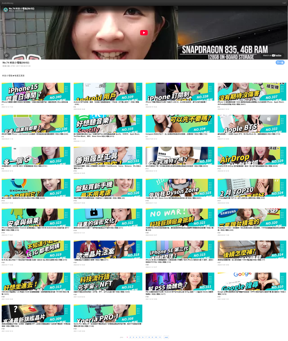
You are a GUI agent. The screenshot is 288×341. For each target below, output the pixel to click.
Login (284, 3)
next (166, 337)
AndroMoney (7, 2)
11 (160, 337)
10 (156, 337)
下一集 (280, 62)
